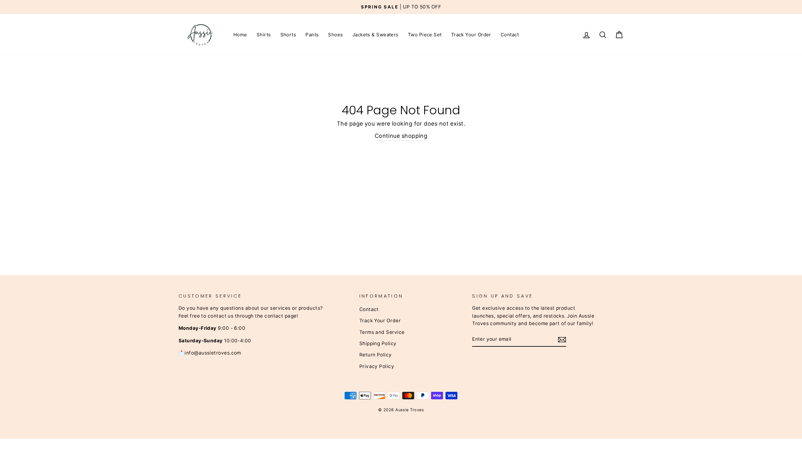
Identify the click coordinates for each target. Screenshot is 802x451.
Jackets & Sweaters (375, 35)
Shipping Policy (378, 343)
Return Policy (375, 355)
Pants (312, 35)
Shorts (288, 35)
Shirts (264, 35)
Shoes (335, 35)
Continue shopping (401, 135)
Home (240, 35)
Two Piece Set (425, 35)
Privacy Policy (376, 366)
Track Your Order (471, 35)
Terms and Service (382, 332)
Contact (510, 35)
